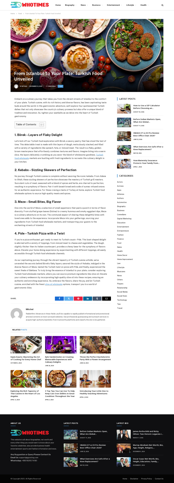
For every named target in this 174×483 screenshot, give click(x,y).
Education (121, 223)
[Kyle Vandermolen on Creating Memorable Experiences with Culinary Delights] (60, 345)
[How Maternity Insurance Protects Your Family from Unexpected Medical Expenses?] (124, 164)
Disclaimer (134, 479)
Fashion (120, 235)
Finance (120, 239)
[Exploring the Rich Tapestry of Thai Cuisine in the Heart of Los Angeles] (26, 379)
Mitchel (24, 86)
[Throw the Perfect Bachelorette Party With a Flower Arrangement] (95, 345)
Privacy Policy (146, 479)
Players (120, 284)
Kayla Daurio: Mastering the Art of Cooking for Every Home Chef (26, 358)
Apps (119, 190)
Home (58, 5)
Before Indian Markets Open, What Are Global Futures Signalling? (147, 120)
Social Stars (122, 296)
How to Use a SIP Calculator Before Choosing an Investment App (146, 107)
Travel (119, 308)
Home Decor (122, 255)
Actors (120, 182)
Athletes (120, 194)
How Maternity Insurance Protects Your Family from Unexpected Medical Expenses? (148, 162)
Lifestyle (130, 5)
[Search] (162, 5)
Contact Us (159, 479)
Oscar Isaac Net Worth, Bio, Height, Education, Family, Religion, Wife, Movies (146, 460)
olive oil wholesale (53, 284)
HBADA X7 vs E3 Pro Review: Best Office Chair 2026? (146, 134)
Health (143, 5)
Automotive (122, 202)
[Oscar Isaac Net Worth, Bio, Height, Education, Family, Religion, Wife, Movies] (124, 462)
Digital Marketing (124, 219)
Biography (69, 5)
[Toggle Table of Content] (40, 125)
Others (120, 280)
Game (119, 247)
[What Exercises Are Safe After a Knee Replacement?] (124, 150)
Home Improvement (125, 259)
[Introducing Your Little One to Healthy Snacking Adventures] (95, 379)
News (83, 5)
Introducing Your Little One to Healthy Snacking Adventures (94, 392)
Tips (119, 304)
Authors (120, 198)
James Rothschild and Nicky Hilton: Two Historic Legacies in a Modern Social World (148, 432)
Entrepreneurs (123, 231)
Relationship (122, 288)
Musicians (121, 271)
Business (96, 5)
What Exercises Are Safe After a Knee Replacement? (148, 148)
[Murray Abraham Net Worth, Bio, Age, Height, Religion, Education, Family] (124, 448)
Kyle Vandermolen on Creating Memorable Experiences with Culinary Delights (59, 359)
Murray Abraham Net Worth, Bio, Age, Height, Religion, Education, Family (148, 446)
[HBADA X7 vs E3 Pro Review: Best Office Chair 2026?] (124, 136)
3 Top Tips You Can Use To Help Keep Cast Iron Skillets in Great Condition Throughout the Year (60, 393)
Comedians (121, 215)
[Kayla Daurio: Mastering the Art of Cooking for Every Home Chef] (26, 345)
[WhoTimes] (30, 5)
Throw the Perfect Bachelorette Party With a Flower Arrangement (95, 358)
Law (119, 263)
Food (60, 86)
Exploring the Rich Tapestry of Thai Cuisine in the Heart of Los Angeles (25, 393)
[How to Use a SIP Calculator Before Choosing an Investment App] (124, 109)
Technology (122, 300)
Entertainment (113, 5)
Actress (120, 186)
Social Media (122, 292)
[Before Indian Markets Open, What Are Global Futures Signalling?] (124, 122)
